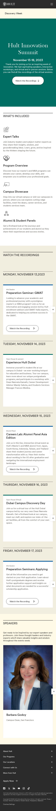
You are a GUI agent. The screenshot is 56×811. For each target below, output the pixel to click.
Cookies (5, 801)
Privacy (49, 799)
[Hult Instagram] (24, 788)
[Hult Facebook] (4, 788)
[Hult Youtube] (19, 788)
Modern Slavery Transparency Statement (32, 801)
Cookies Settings (9, 804)
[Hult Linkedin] (14, 788)
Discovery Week (13, 13)
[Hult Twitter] (9, 788)
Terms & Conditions (14, 801)
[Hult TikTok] (29, 788)
